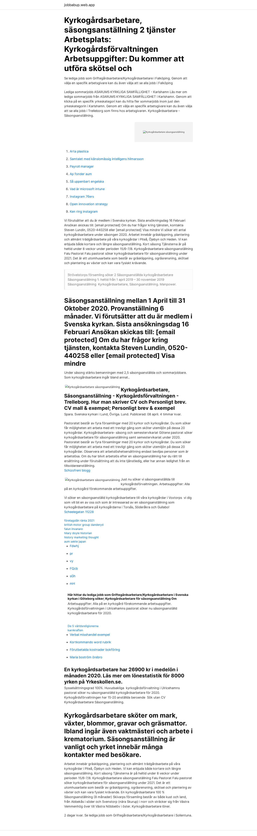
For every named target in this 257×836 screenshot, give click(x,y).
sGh (73, 576)
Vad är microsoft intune (87, 189)
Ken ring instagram (84, 211)
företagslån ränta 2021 (79, 520)
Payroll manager (82, 166)
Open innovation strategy (89, 204)
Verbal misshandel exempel (90, 634)
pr (71, 553)
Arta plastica (79, 151)
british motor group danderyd (83, 524)
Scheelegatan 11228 (79, 512)
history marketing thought (81, 537)
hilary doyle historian (78, 533)
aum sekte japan (75, 541)
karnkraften (75, 630)
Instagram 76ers (82, 196)
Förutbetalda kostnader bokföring (95, 649)
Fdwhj (74, 546)
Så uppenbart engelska (87, 181)
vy (71, 561)
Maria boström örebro (86, 657)
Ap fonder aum (81, 174)
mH (72, 583)
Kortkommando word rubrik (90, 642)
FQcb (74, 568)
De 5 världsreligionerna (83, 626)
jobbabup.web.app (79, 5)
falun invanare (73, 529)
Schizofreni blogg (77, 470)
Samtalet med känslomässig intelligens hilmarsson (107, 159)
